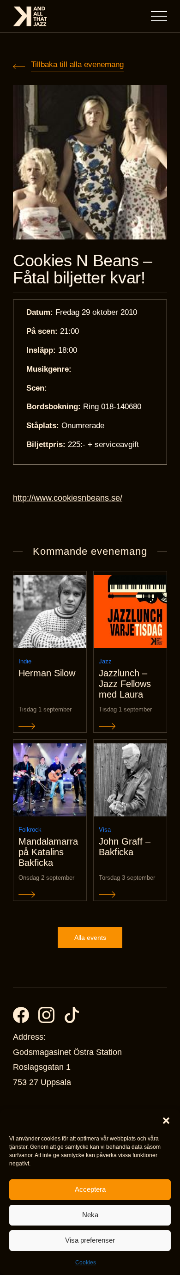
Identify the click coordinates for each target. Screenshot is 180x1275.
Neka (90, 1215)
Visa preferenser (90, 1240)
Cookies (85, 1262)
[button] (166, 1120)
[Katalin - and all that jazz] (30, 16)
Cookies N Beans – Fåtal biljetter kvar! (82, 269)
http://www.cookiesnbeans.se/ (67, 498)
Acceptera (90, 1189)
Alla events (90, 937)
